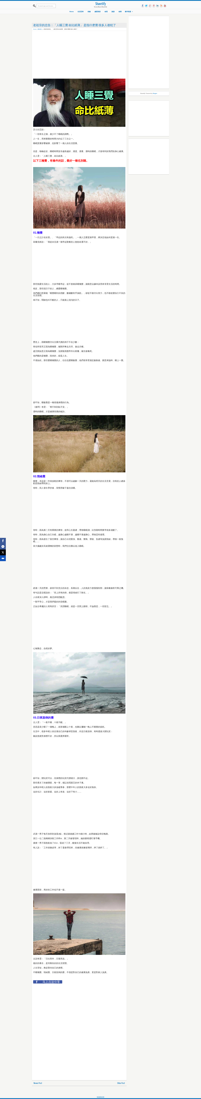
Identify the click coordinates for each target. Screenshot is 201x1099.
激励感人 (40, 29)
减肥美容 (98, 11)
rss (161, 6)
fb (142, 6)
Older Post (121, 1083)
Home (71, 11)
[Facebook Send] (3, 547)
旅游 (113, 11)
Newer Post (38, 1083)
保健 (89, 11)
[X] (3, 552)
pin (154, 6)
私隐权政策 (100, 1097)
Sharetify (100, 4)
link (157, 6)
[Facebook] (3, 541)
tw (146, 6)
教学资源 (128, 11)
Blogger (155, 93)
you (165, 6)
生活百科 (81, 11)
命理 (106, 11)
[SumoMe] (3, 558)
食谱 (120, 11)
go (150, 6)
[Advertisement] (75, 37)
